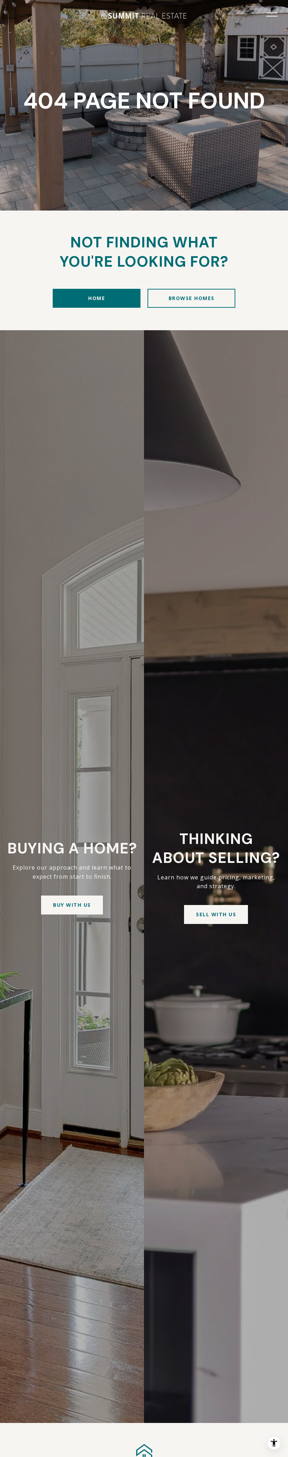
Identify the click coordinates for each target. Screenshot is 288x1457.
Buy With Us (72, 905)
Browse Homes (192, 298)
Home (96, 298)
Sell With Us (216, 914)
